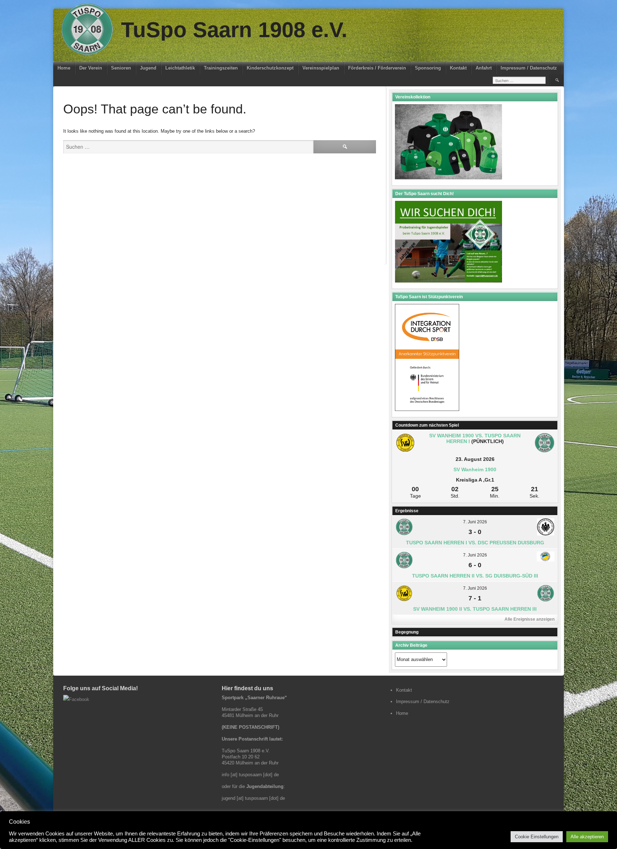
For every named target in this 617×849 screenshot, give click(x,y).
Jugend (148, 68)
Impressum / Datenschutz (529, 68)
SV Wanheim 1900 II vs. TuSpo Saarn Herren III (475, 609)
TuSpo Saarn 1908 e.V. (234, 30)
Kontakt (458, 68)
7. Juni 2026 (475, 521)
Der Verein (90, 68)
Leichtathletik (180, 68)
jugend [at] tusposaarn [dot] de (253, 798)
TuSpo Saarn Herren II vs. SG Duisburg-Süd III (475, 576)
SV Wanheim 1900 (474, 469)
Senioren (121, 68)
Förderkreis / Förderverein (377, 68)
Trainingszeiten (221, 68)
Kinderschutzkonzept (270, 68)
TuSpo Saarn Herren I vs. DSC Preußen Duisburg (475, 542)
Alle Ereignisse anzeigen (530, 619)
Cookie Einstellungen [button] (536, 836)
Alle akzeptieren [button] (587, 836)
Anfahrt (484, 68)
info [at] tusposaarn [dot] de (250, 774)
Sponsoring (428, 68)
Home (63, 68)
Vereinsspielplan (320, 68)
